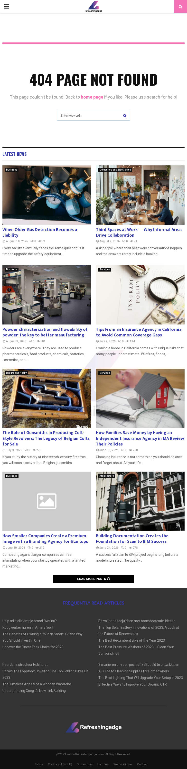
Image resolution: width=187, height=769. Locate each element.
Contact (142, 764)
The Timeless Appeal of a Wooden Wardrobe (36, 684)
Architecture (107, 476)
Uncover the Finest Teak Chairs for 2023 (33, 647)
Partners (103, 764)
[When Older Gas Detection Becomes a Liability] (46, 195)
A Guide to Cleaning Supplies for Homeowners (133, 671)
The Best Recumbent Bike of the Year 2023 (131, 640)
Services (105, 269)
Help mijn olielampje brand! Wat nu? (29, 621)
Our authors (85, 764)
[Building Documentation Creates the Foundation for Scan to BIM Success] (140, 501)
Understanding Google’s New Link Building (34, 691)
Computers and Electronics (115, 169)
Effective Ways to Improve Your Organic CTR (132, 684)
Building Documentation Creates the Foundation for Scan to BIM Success (132, 538)
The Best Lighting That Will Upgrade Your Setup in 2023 (140, 678)
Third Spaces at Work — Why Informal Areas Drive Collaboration (139, 232)
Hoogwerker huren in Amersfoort (27, 627)
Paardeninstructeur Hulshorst (25, 665)
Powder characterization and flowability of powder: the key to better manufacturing (45, 332)
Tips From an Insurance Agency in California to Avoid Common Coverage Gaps (138, 332)
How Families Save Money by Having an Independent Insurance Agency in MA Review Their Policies (140, 438)
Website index (122, 764)
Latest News (14, 154)
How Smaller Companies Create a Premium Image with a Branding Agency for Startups (45, 538)
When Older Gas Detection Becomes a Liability (39, 232)
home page (92, 97)
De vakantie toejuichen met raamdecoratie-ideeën (137, 621)
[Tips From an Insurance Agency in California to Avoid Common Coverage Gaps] (140, 294)
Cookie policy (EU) (60, 764)
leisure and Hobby (16, 373)
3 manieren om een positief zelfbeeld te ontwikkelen (138, 665)
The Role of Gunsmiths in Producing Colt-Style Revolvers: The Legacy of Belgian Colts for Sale (46, 438)
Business (11, 169)
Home (39, 764)
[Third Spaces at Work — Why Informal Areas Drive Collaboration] (140, 195)
